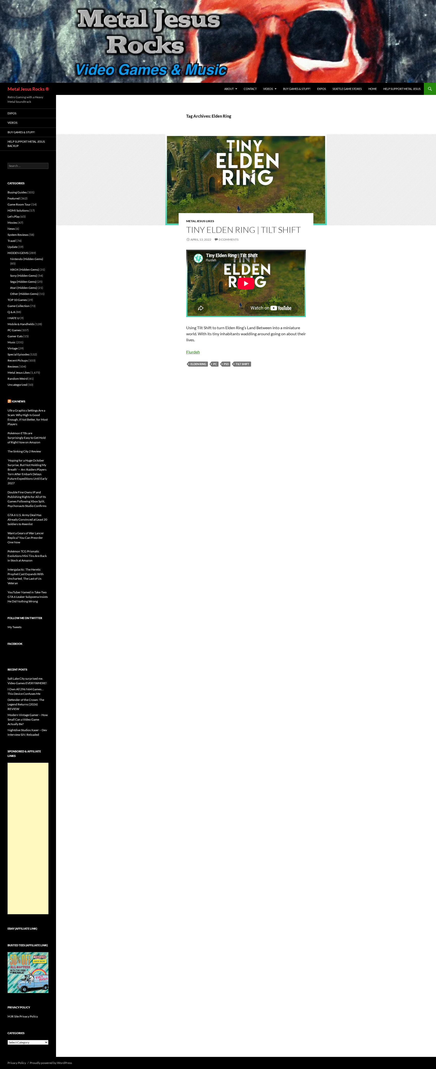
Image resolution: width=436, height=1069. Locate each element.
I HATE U (13, 318)
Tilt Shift (242, 364)
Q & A (11, 312)
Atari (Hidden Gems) (23, 288)
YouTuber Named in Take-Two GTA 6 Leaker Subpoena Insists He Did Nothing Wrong (28, 596)
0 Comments (228, 239)
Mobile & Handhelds (21, 324)
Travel (12, 241)
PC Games (14, 330)
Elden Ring (198, 364)
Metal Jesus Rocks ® (28, 89)
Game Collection (19, 306)
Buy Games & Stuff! (297, 88)
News (11, 229)
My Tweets (14, 627)
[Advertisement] (28, 838)
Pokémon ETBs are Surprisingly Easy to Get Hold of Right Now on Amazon (27, 437)
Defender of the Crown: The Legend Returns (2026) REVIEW (26, 704)
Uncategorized (17, 385)
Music (12, 342)
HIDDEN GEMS (18, 253)
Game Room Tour (19, 204)
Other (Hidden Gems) (24, 294)
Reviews (13, 366)
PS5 (226, 364)
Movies (12, 222)
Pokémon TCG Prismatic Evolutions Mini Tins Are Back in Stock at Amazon (27, 555)
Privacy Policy (17, 1063)
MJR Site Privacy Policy (23, 1016)
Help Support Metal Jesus (402, 88)
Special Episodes (18, 354)
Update (12, 247)
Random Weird (18, 378)
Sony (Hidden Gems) (23, 275)
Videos (268, 88)
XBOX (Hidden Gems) (24, 269)
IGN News (18, 401)
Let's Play (14, 216)
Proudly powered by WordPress (51, 1063)
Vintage (13, 348)
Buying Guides (17, 192)
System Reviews (18, 235)
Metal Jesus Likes (200, 221)
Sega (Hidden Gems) (23, 282)
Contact (250, 88)
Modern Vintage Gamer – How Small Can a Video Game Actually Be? (28, 719)
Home (372, 88)
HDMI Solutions (18, 210)
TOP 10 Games (17, 300)
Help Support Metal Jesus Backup (26, 143)
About (229, 88)
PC (215, 364)
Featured (14, 198)
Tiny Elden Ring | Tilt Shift (243, 229)
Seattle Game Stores (347, 88)
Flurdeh (193, 351)
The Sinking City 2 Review (24, 451)
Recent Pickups (18, 360)
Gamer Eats (15, 336)
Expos (321, 88)
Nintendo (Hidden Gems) (26, 259)
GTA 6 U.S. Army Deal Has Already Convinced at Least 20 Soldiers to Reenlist (27, 519)
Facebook (15, 643)
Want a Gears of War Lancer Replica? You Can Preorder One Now (26, 537)
